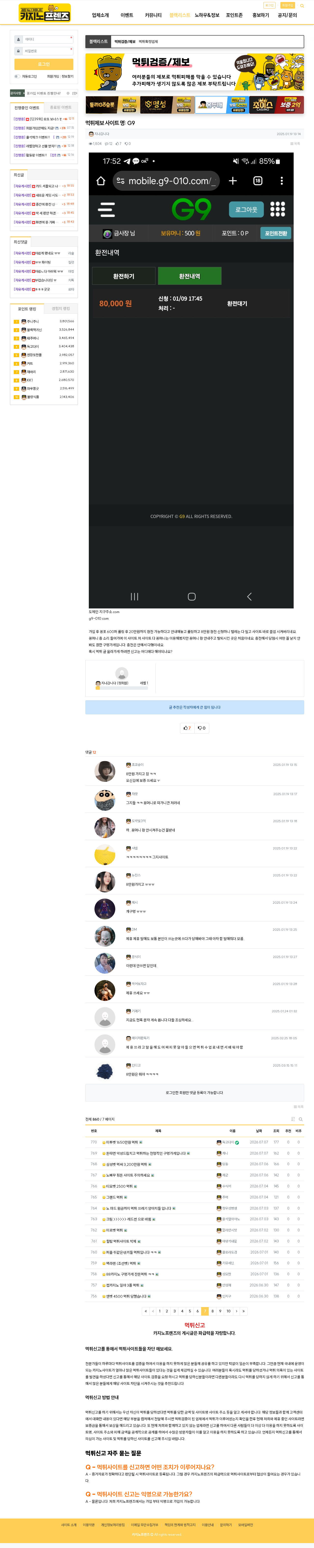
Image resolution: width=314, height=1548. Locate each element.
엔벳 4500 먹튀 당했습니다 (125, 1296)
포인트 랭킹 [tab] (27, 309)
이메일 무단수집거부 (144, 1525)
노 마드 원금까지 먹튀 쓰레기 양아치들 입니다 (138, 1208)
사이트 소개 (69, 1525)
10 (229, 1311)
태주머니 (33, 338)
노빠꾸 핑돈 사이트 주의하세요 (127, 1175)
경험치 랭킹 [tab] (61, 308)
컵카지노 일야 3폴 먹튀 (122, 1285)
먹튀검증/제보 (125, 41)
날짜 (259, 1131)
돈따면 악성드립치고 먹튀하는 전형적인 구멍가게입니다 (145, 1153)
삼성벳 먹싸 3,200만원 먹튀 (126, 1164)
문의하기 (226, 1525)
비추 (298, 1131)
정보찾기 (67, 76)
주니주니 (33, 321)
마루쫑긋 (33, 388)
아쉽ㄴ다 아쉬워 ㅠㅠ (38, 271)
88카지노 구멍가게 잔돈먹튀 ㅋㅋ (129, 1274)
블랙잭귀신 (34, 330)
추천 (288, 1131)
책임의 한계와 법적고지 (180, 1525)
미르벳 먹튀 (114, 1230)
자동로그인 (29, 76)
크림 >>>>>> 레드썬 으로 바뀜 (128, 1219)
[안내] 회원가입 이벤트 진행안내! (32, 93)
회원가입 (287, 5)
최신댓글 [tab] (20, 241)
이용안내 (208, 1525)
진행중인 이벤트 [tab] (26, 107)
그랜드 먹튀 (114, 1197)
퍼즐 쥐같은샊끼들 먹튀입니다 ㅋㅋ (131, 1252)
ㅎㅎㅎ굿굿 (32, 289)
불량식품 (33, 397)
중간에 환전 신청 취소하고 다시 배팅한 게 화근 (37, 204)
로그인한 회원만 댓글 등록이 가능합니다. (195, 1092)
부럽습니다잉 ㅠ (35, 280)
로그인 (269, 5)
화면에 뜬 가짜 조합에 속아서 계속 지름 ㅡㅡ (37, 222)
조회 (276, 1131)
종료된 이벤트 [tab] (61, 107)
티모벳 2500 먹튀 (119, 1186)
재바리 (31, 372)
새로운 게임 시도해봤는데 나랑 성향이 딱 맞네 (37, 195)
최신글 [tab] (19, 174)
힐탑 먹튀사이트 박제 (120, 1241)
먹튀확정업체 (148, 41)
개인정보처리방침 (113, 1525)
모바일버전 (245, 1525)
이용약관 (89, 1525)
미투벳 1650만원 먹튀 (121, 1142)
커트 (30, 363)
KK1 (30, 380)
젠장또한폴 (34, 355)
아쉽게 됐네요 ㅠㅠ (37, 253)
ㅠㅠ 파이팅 (32, 262)
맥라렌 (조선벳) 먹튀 (120, 1263)
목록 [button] (296, 143)
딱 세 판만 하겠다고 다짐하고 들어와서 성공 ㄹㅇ (37, 213)
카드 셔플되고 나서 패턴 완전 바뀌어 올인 (37, 186)
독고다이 (33, 346)
